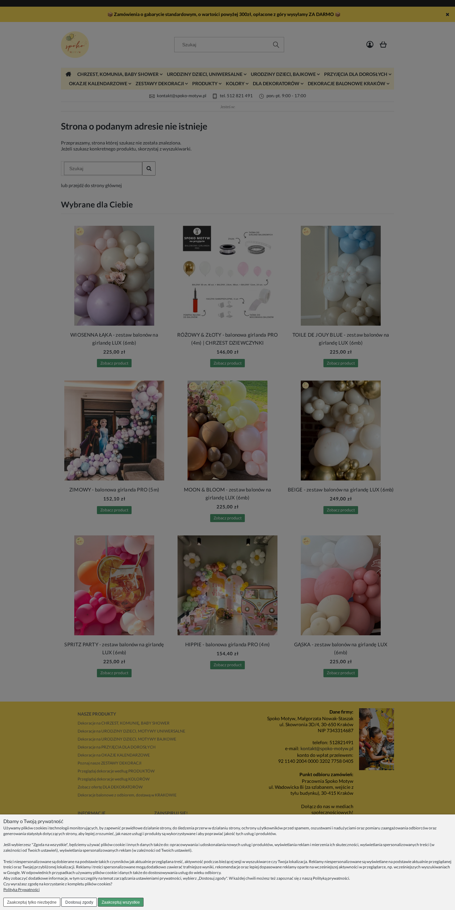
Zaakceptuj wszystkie (121, 902)
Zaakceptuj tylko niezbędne (32, 902)
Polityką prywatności (331, 878)
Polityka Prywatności (21, 889)
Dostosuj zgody (79, 902)
